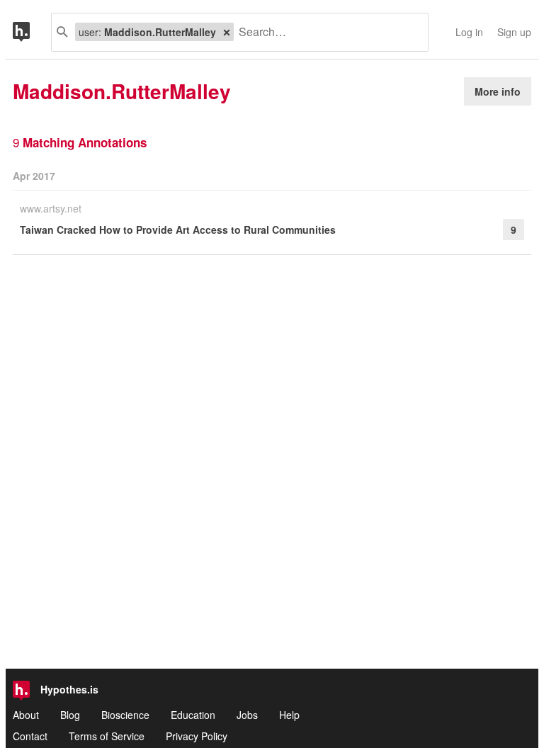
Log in (469, 32)
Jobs (247, 715)
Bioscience (125, 715)
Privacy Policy (196, 736)
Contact (30, 736)
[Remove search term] (227, 32)
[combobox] (325, 32)
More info (498, 91)
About (26, 715)
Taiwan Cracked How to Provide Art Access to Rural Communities (178, 229)
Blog (70, 715)
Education (193, 715)
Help (289, 715)
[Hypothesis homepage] (32, 32)
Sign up (514, 32)
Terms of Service (106, 736)
